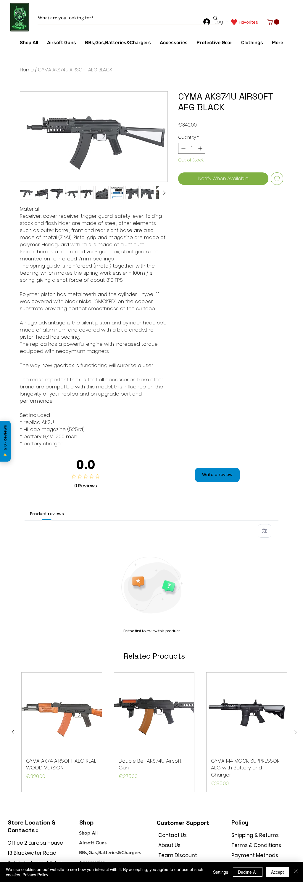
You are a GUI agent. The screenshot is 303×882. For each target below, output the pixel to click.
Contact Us (172, 835)
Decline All (247, 872)
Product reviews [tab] (47, 514)
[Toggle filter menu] (264, 531)
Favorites (248, 22)
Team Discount (177, 855)
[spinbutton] (191, 148)
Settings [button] (220, 872)
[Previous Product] (12, 732)
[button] (274, 22)
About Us (169, 845)
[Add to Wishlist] (277, 178)
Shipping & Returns (255, 835)
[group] (154, 732)
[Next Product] (295, 732)
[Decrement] (182, 148)
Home (27, 69)
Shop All (88, 833)
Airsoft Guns (93, 843)
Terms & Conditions (256, 845)
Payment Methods (255, 855)
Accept (277, 872)
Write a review (217, 475)
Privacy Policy (35, 875)
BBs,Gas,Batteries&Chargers (110, 852)
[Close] (295, 872)
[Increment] (200, 148)
